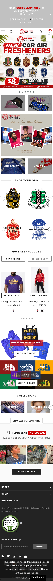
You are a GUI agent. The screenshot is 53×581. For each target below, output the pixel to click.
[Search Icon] (11, 31)
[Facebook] (2, 556)
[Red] (37, 310)
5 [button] (31, 92)
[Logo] (26, 31)
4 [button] (28, 92)
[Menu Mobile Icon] (3, 32)
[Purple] (13, 310)
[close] (50, 14)
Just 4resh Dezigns (9, 511)
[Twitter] (8, 556)
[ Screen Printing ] (31, 21)
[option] (26, 61)
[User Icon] (40, 31)
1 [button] (19, 92)
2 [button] (22, 92)
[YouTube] (25, 556)
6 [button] (33, 92)
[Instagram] (13, 556)
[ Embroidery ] (19, 19)
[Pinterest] (19, 556)
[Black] (42, 310)
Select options (14, 295)
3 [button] (25, 92)
